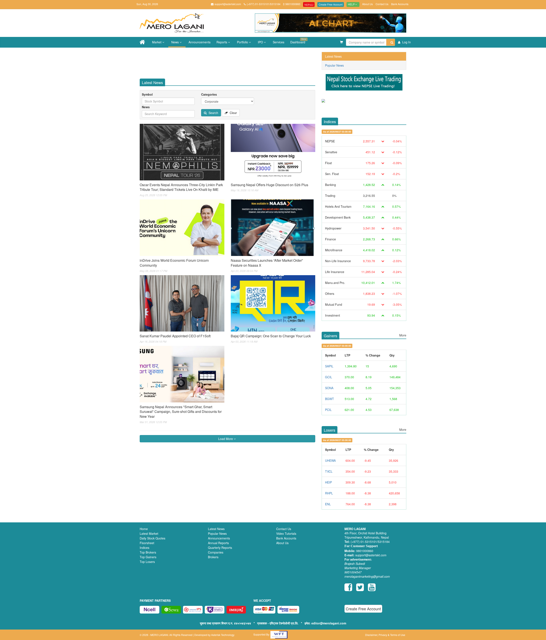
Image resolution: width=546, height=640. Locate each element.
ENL (328, 504)
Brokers (213, 557)
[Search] (390, 42)
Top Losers (147, 562)
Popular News (334, 65)
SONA (329, 388)
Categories (209, 94)
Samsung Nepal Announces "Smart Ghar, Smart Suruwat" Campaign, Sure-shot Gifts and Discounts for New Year (181, 411)
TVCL (329, 471)
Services (278, 42)
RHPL (329, 493)
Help (351, 4)
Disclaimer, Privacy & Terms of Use (385, 635)
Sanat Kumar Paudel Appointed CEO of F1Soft (175, 335)
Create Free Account (331, 4)
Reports (222, 42)
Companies (215, 552)
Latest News (333, 56)
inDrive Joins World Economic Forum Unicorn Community (174, 263)
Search (213, 113)
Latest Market (149, 533)
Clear (233, 113)
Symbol (147, 94)
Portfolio (243, 42)
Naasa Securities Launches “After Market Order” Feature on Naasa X (267, 263)
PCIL (328, 410)
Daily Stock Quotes (152, 538)
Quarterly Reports (220, 547)
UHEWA (330, 460)
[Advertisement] (230, 61)
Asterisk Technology (222, 635)
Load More (226, 439)
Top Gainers (148, 557)
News (175, 42)
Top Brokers (148, 552)
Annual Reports (218, 543)
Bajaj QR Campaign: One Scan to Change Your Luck (271, 335)
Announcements (200, 42)
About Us (367, 4)
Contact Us (382, 4)
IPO (261, 42)
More (402, 335)
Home (144, 529)
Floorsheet (147, 543)
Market (157, 42)
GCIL (328, 377)
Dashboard (298, 40)
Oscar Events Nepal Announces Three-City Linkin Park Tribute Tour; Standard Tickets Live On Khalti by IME (181, 187)
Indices (144, 547)
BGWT (329, 399)
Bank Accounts (399, 4)
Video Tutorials (286, 533)
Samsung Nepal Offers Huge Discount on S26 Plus (269, 184)
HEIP (328, 482)
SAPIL (329, 366)
